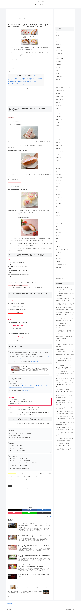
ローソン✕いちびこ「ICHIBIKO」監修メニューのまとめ (20, 84)
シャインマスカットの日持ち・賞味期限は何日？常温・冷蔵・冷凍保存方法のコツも (65, 434)
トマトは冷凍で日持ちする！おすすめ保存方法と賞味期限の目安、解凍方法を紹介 (65, 418)
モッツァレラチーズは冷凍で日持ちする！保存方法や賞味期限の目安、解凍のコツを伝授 (65, 345)
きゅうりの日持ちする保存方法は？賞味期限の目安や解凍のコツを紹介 (65, 439)
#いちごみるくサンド (31, 385)
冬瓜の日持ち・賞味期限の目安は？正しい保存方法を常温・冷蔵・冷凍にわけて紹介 (65, 384)
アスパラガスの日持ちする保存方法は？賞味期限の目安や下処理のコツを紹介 (65, 308)
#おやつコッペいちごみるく (42, 385)
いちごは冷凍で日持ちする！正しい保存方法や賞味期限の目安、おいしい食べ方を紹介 (65, 373)
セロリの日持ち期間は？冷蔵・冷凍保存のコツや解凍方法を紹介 (65, 423)
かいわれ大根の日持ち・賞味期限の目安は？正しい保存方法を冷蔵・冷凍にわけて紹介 (65, 332)
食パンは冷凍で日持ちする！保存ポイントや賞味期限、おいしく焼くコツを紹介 (65, 350)
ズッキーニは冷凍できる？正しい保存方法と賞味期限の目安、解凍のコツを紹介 (65, 428)
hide (34, 75)
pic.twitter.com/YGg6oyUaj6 (17, 358)
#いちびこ (24, 385)
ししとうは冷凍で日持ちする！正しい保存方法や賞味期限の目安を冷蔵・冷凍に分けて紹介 (65, 325)
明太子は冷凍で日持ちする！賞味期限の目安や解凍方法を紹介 (65, 396)
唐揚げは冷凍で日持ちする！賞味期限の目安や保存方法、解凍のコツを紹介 (65, 379)
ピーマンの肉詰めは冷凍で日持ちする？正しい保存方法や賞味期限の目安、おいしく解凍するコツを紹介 (65, 367)
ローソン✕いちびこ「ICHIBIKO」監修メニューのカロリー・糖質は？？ (23, 81)
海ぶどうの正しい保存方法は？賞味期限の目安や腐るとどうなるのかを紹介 (65, 319)
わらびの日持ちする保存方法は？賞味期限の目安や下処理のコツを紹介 (65, 299)
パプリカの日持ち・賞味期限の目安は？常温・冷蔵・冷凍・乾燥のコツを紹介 (65, 412)
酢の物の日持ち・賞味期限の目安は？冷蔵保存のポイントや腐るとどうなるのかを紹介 (65, 314)
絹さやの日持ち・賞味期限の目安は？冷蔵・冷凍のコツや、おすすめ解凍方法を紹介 (65, 360)
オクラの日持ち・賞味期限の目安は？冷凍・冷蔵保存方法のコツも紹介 (65, 444)
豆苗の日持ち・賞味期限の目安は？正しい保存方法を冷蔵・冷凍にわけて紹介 (65, 288)
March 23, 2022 (26, 390)
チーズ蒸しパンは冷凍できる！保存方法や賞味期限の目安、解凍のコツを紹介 (65, 304)
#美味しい (20, 387)
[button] (44, 513)
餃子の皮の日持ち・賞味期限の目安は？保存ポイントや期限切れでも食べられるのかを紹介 (65, 338)
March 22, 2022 (34, 361)
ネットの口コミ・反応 (13, 83)
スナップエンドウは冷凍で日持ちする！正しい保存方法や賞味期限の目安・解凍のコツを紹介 (65, 293)
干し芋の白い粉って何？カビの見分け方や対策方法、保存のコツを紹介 (65, 449)
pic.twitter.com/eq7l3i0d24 (28, 387)
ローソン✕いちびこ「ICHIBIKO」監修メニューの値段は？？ (21, 79)
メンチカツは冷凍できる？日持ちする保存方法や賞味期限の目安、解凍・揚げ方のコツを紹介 (65, 402)
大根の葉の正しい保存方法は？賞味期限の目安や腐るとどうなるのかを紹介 (65, 355)
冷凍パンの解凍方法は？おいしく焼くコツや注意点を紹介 (65, 408)
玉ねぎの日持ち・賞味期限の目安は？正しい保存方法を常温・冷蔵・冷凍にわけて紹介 (65, 391)
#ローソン (15, 387)
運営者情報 (9, 603)
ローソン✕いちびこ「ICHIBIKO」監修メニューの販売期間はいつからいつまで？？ (26, 78)
